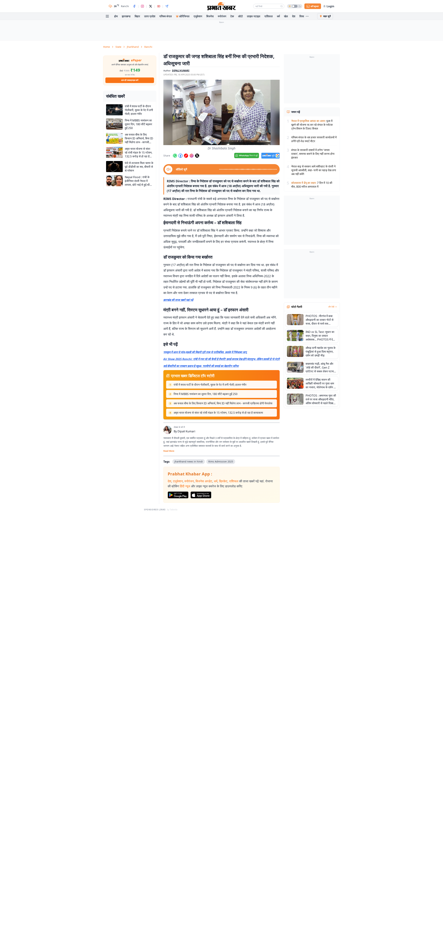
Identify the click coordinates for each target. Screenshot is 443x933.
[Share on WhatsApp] (175, 156)
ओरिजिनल (184, 16)
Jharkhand (133, 46)
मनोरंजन (222, 16)
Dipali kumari (180, 70)
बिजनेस (210, 16)
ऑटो (240, 16)
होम (116, 16)
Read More (168, 451)
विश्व (301, 16)
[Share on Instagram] (191, 156)
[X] (150, 6)
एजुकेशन (198, 16)
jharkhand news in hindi (188, 461)
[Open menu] (107, 16)
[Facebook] (134, 6)
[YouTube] (158, 6)
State (118, 46)
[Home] (221, 6)
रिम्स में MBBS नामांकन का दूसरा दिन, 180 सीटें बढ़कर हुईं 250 (205, 394)
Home (106, 46)
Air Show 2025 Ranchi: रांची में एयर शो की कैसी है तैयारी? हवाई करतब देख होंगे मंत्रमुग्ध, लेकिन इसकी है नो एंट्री (221, 359)
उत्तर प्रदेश (149, 16)
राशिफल (268, 16)
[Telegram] (166, 6)
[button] (221, 112)
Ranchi (148, 46)
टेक (232, 16)
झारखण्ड (126, 16)
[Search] (281, 6)
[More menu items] (307, 16)
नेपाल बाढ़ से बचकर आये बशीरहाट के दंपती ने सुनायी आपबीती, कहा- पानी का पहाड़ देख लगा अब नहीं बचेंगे (313, 170)
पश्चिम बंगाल (165, 16)
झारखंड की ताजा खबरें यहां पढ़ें (178, 300)
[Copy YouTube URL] (186, 156)
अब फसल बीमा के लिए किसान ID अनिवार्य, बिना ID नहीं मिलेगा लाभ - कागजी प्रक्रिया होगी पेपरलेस (223, 403)
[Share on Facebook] (180, 156)
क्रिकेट (223, 481)
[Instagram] (142, 6)
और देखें (331, 306)
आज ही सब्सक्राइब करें (129, 80)
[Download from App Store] (201, 494)
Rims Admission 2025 (220, 461)
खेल (286, 16)
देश (293, 16)
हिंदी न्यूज (185, 486)
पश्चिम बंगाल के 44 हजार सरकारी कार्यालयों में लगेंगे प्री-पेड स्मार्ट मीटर (314, 139)
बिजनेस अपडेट (204, 481)
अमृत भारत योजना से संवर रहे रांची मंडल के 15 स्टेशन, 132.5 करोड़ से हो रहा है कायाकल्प (218, 413)
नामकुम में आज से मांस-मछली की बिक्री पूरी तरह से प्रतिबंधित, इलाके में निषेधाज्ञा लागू (205, 352)
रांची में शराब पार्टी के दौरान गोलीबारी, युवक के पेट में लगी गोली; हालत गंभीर (210, 385)
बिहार (137, 16)
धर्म (278, 16)
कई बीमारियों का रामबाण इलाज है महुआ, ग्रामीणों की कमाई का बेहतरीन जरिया (201, 366)
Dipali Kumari (186, 431)
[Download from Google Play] (178, 494)
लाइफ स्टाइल (253, 16)
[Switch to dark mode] (294, 6)
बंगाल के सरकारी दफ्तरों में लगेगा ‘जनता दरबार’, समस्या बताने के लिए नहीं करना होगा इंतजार (312, 153)
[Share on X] (197, 156)
